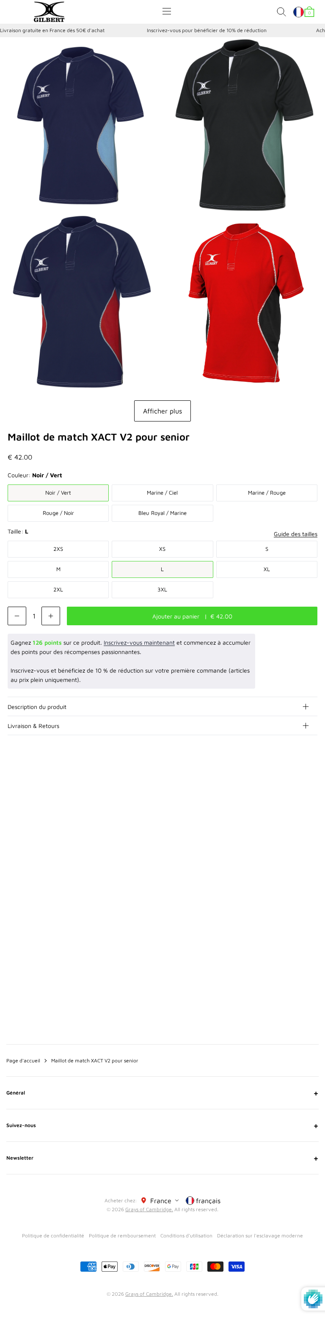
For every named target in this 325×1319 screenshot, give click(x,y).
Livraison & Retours (33, 725)
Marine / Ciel (162, 492)
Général (162, 1093)
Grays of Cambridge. (149, 1209)
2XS (58, 548)
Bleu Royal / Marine (162, 512)
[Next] (311, 796)
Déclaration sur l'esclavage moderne (260, 1235)
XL (267, 569)
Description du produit (37, 706)
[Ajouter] (50, 616)
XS (162, 548)
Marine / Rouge (267, 492)
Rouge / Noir (58, 512)
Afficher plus (162, 411)
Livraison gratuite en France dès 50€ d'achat (52, 30)
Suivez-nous (162, 1125)
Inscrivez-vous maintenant (139, 642)
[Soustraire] (17, 616)
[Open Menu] (166, 11)
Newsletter (162, 1158)
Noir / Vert (58, 492)
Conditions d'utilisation (186, 1235)
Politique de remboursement (122, 1235)
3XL (162, 589)
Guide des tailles (295, 533)
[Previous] (294, 796)
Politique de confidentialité (53, 1235)
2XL (58, 589)
